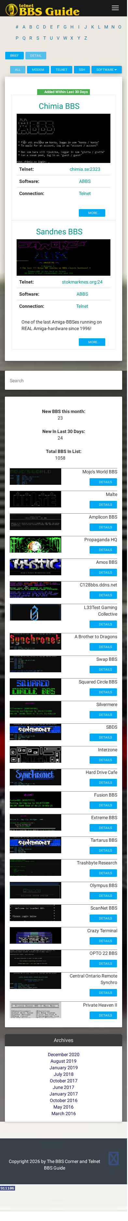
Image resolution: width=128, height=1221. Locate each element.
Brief (14, 55)
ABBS (85, 181)
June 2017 (63, 1087)
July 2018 (64, 1074)
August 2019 (63, 1061)
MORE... (94, 213)
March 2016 (63, 1113)
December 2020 (63, 1054)
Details (105, 482)
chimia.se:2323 (85, 169)
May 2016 (63, 1107)
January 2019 (64, 1067)
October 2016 (64, 1100)
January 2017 (64, 1093)
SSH (82, 69)
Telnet (61, 69)
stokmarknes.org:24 (82, 282)
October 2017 (64, 1080)
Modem (38, 69)
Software (105, 69)
